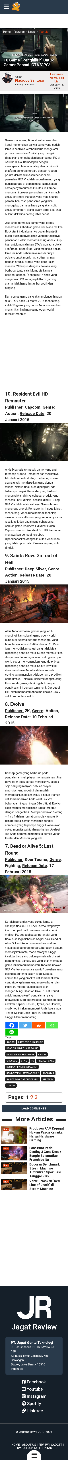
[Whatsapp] (52, 1025)
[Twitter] (25, 1025)
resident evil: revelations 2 (23, 1073)
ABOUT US (29, 1444)
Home (7, 31)
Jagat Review (34, 1326)
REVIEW (43, 1444)
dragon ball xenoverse (20, 1054)
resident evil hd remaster (22, 1067)
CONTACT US (49, 1448)
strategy (47, 1079)
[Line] (11, 1032)
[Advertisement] (34, 353)
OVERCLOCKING (27, 1448)
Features (19, 31)
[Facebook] (11, 1025)
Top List (44, 31)
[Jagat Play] (16, 7)
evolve (42, 1054)
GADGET (56, 1444)
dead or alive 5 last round (22, 1048)
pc (32, 1061)
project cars (46, 1061)
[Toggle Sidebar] (7, 7)
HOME (16, 1444)
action (11, 1042)
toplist (11, 1085)
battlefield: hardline (30, 1042)
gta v (24, 1061)
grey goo (12, 1061)
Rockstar (48, 1073)
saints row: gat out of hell (23, 1079)
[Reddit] (38, 1025)
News (32, 31)
